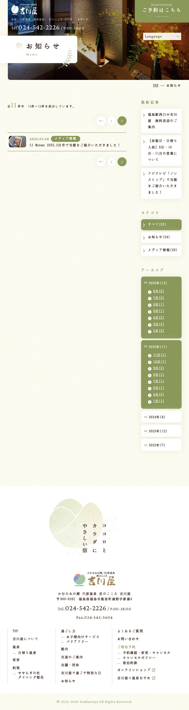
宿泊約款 (130, 662)
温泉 (16, 647)
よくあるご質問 (130, 631)
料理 (16, 667)
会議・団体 (70, 664)
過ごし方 (68, 631)
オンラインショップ (134, 670)
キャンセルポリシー (139, 657)
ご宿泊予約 (126, 647)
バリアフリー (77, 641)
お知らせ (68, 681)
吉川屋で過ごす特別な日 (81, 673)
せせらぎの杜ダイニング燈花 (31, 675)
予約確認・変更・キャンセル (147, 652)
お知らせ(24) (159, 237)
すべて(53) (157, 224)
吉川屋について (25, 638)
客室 (16, 659)
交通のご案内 (72, 657)
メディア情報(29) (162, 249)
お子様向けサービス (83, 636)
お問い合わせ (128, 638)
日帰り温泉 (27, 652)
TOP (15, 631)
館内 (64, 649)
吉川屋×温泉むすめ (134, 678)
